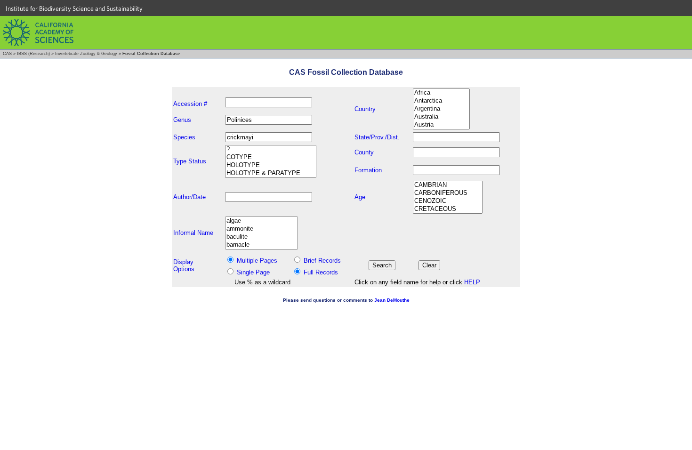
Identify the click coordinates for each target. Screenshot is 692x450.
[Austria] (441, 125)
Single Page (253, 272)
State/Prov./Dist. (377, 137)
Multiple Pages (257, 260)
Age (359, 197)
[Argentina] (441, 109)
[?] (270, 149)
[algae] (261, 221)
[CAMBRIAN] (447, 185)
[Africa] (441, 93)
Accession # (190, 103)
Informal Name (193, 232)
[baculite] (261, 237)
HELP (472, 282)
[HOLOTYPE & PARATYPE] (270, 173)
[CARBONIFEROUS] (447, 193)
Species (184, 137)
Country (365, 108)
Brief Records (322, 260)
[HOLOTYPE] (270, 165)
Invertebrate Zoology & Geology (86, 53)
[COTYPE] (270, 157)
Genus (182, 119)
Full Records (321, 272)
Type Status (189, 161)
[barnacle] (261, 245)
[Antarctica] (441, 101)
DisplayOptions (183, 265)
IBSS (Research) (33, 53)
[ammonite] (261, 229)
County (364, 152)
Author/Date (189, 197)
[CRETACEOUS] (447, 209)
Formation (368, 170)
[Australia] (441, 117)
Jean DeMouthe (392, 300)
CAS (7, 53)
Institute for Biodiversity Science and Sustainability (74, 8)
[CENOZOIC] (447, 201)
